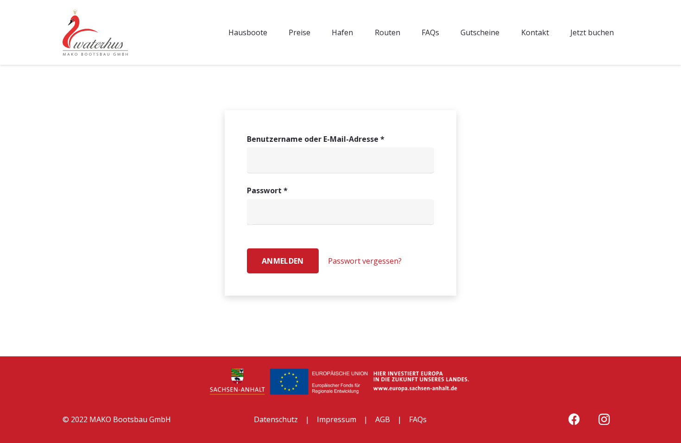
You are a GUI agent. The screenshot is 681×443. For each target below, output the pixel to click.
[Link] (95, 32)
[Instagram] (604, 419)
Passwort (289, 190)
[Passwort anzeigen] (249, 224)
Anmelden (283, 261)
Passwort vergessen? (365, 261)
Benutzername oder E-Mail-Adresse (337, 138)
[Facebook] (574, 419)
